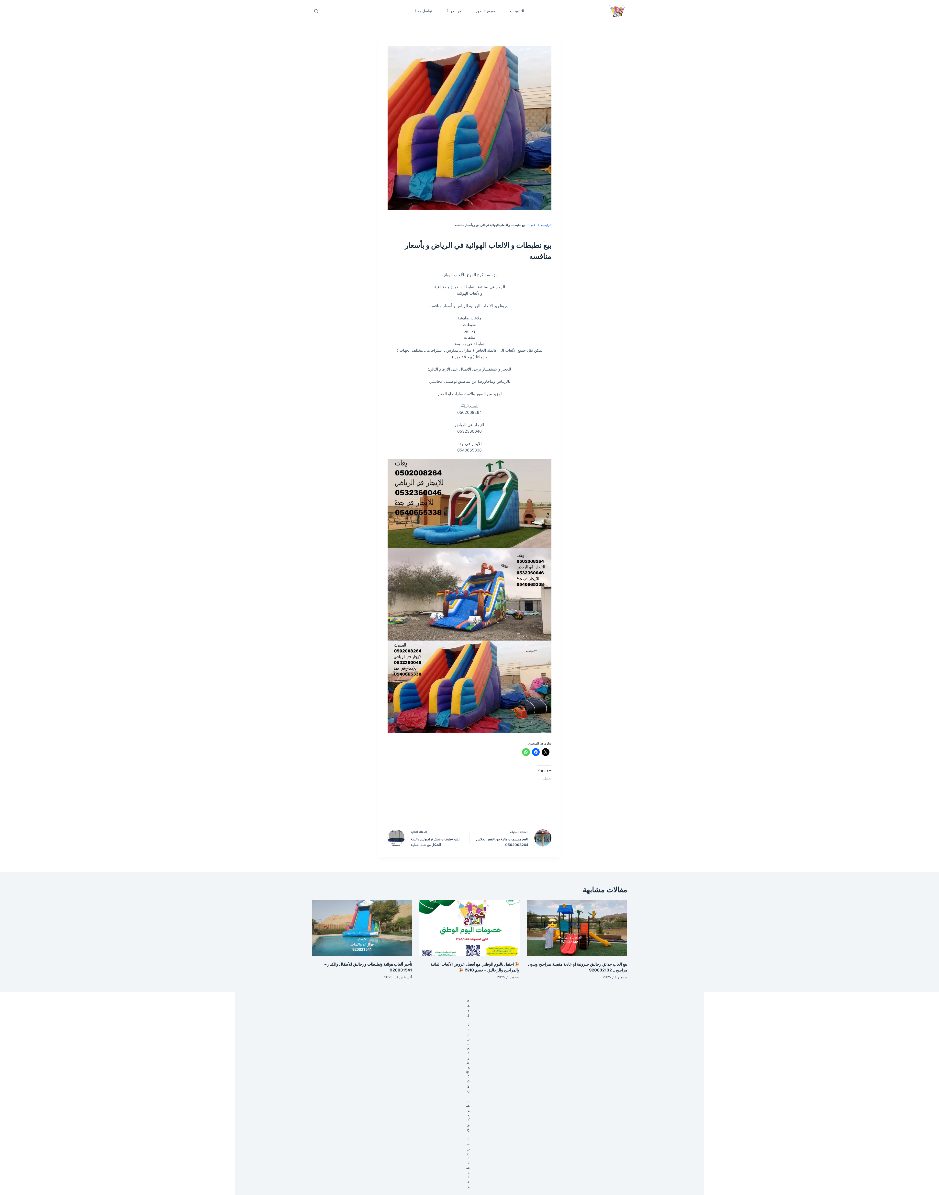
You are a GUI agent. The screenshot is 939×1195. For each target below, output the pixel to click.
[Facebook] (500, 811)
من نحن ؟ (454, 11)
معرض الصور (486, 11)
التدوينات (517, 11)
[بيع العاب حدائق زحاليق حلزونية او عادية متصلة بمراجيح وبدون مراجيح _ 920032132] (577, 928)
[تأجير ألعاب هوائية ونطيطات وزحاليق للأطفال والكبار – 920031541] (362, 928)
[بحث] (316, 11)
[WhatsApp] (438, 811)
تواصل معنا (423, 11)
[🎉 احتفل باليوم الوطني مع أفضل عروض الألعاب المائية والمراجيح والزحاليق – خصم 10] (469, 928)
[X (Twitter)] (480, 811)
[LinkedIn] (459, 811)
